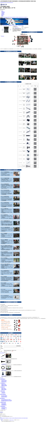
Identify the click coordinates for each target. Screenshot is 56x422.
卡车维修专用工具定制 (3, 402)
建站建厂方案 (2, 14)
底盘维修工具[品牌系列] (3, 389)
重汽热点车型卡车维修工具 (4, 395)
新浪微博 (1, 2)
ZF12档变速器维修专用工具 (20, 25)
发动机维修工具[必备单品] (4, 380)
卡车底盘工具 (2, 13)
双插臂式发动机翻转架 (3, 403)
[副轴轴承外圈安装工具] (5, 375)
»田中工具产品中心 (5, 25)
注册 (6, 2)
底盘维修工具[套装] (3, 388)
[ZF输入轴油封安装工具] (5, 363)
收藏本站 (8, 2)
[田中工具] (3, 5)
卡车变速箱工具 (3, 12)
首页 (3, 25)
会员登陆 (5, 2)
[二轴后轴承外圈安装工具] (5, 369)
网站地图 (10, 2)
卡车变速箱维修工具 (10, 25)
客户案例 (2, 15)
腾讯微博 (3, 2)
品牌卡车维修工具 (2, 398)
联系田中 (12, 2)
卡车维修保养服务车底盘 (4, 407)
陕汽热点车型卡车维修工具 (4, 396)
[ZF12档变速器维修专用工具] (6, 33)
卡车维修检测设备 (3, 392)
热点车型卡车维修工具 (3, 394)
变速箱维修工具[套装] (15, 25)
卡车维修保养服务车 (2, 406)
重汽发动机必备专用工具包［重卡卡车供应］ (6, 399)
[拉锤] (5, 357)
